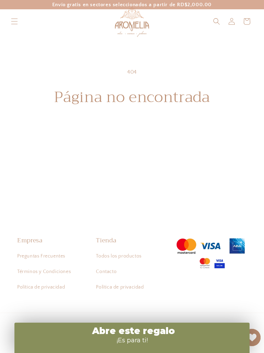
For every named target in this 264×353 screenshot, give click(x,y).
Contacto (106, 271)
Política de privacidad (41, 287)
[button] (14, 21)
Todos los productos (118, 256)
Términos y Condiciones (44, 271)
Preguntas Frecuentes (41, 256)
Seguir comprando (132, 128)
